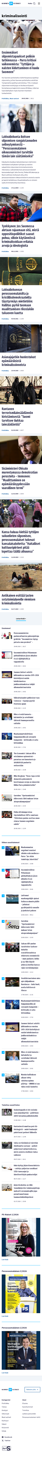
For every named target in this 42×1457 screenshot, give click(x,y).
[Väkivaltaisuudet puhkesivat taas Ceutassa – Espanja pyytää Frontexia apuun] (7, 702)
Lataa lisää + (21, 618)
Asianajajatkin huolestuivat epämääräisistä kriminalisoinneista (19, 361)
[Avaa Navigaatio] (39, 3)
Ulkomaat (5, 1414)
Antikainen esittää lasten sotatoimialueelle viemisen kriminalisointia (18, 599)
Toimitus (25, 1410)
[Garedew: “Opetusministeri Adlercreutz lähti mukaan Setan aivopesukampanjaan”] (7, 800)
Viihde (4, 1431)
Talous (4, 1407)
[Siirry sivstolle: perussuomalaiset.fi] (11, 1448)
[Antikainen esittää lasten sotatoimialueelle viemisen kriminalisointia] (21, 577)
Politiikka (5, 99)
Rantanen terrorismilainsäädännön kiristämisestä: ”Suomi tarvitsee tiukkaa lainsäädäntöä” (17, 416)
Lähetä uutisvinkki (29, 1414)
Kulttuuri (5, 1421)
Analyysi (5, 1410)
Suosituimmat (27, 1407)
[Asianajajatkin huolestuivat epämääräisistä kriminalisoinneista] (21, 338)
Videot (4, 1424)
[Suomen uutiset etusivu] (11, 3)
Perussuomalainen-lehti (31, 1417)
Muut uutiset (14, 99)
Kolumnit (5, 1427)
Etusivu (25, 1403)
